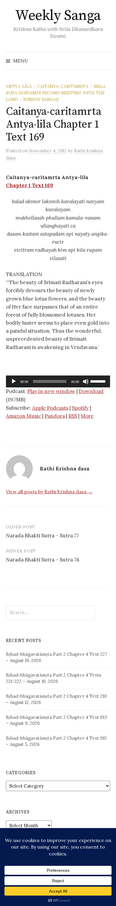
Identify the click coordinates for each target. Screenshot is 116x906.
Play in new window (51, 391)
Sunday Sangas (41, 99)
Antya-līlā (19, 86)
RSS (72, 416)
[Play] (14, 381)
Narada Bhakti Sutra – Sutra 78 (42, 559)
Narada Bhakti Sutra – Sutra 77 (42, 535)
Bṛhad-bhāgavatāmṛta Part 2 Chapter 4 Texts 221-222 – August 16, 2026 (53, 678)
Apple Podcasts (50, 408)
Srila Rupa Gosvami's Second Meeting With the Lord (56, 93)
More (87, 416)
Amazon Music (23, 416)
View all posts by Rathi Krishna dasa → (49, 492)
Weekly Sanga (58, 16)
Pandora (55, 416)
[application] (58, 381)
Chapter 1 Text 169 (29, 185)
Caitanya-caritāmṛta (62, 86)
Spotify (80, 408)
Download (91, 391)
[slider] (98, 380)
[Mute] (86, 381)
